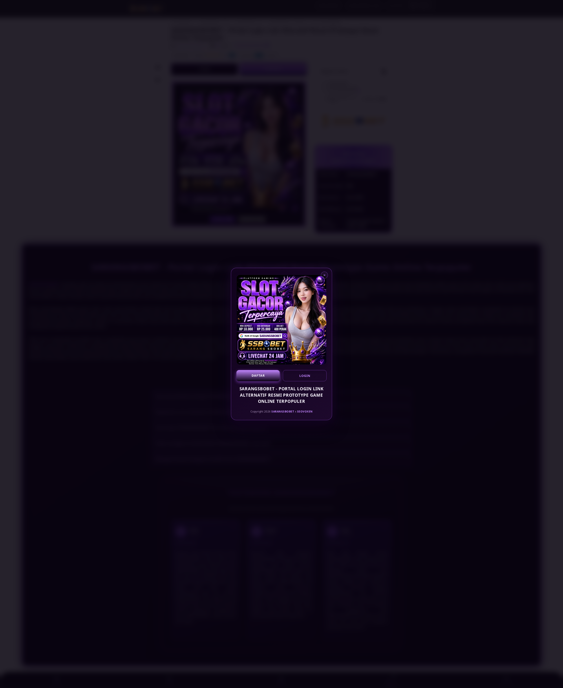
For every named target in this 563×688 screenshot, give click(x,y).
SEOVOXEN (305, 411)
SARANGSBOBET (282, 411)
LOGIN (304, 376)
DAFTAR (258, 375)
